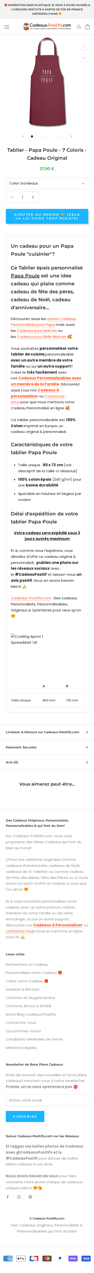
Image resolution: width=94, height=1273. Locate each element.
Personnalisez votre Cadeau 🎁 (34, 972)
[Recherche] (79, 27)
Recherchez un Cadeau (27, 964)
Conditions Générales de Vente (34, 1039)
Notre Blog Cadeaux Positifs (31, 1014)
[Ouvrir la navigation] (6, 27)
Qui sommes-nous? (23, 1030)
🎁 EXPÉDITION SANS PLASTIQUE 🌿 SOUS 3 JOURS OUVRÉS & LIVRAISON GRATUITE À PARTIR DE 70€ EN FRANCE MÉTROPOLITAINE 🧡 (47, 9)
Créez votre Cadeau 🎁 (27, 981)
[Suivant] (71, 136)
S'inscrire (25, 1116)
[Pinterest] (30, 1197)
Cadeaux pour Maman (37, 330)
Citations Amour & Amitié (28, 1005)
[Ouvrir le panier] (88, 26)
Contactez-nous (21, 1022)
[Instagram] (19, 1197)
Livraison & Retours (22, 989)
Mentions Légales (21, 1047)
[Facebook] (7, 1197)
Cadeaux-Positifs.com (31, 598)
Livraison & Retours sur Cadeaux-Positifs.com (42, 732)
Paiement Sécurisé (21, 747)
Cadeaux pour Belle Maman (41, 336)
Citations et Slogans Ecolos (30, 997)
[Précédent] (23, 136)
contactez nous (20, 931)
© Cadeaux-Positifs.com (47, 1218)
